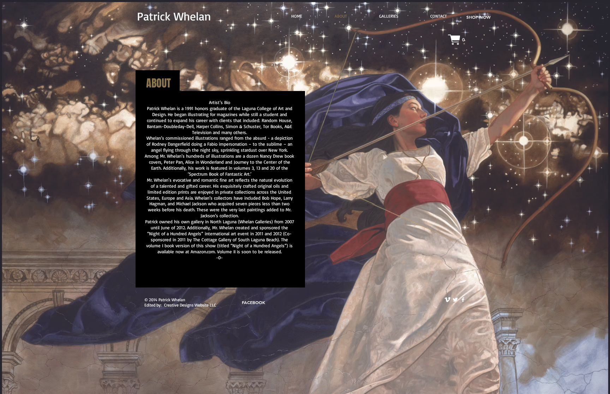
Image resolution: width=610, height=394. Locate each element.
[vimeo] (447, 300)
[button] (388, 16)
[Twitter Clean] (455, 300)
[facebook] (463, 300)
